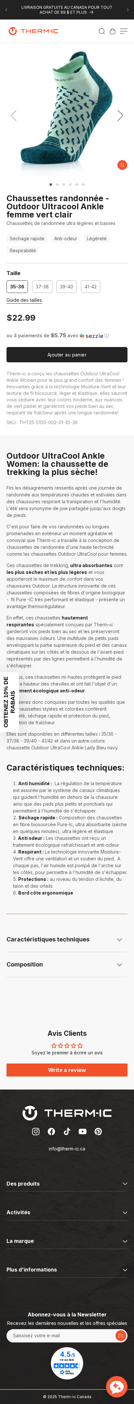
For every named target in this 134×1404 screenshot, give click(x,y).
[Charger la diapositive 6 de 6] (83, 184)
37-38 (42, 286)
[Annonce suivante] (128, 10)
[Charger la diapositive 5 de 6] (77, 184)
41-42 (91, 286)
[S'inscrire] (120, 1335)
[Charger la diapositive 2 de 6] (57, 184)
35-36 (17, 286)
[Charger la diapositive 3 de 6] (63, 184)
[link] (112, 31)
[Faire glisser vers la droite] (120, 115)
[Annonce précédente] (6, 10)
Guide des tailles (24, 300)
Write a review (67, 1070)
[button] (102, 31)
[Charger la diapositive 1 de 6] (50, 184)
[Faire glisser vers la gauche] (14, 115)
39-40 (66, 286)
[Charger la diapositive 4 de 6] (70, 184)
